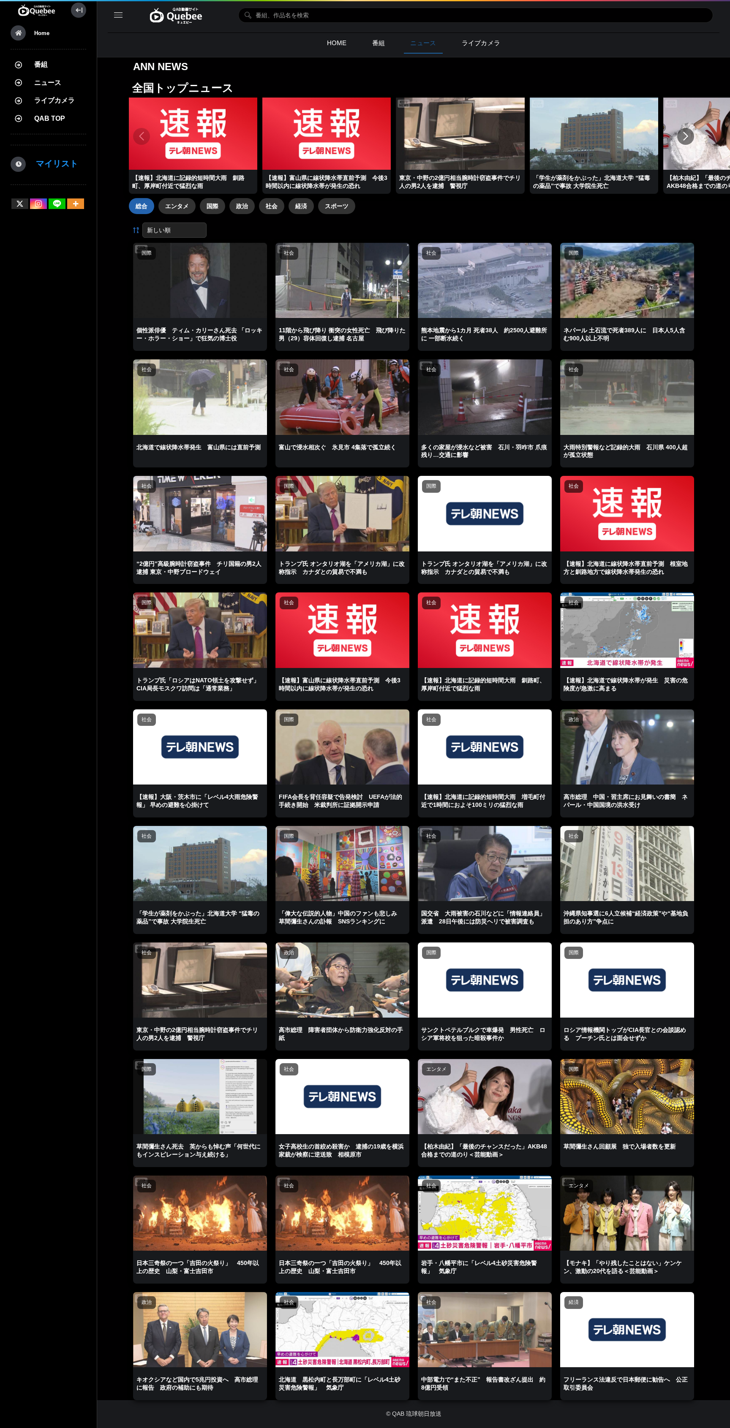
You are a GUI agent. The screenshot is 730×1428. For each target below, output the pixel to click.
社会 (272, 206)
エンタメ (177, 206)
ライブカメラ (54, 100)
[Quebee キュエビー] (37, 10)
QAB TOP (49, 118)
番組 (41, 64)
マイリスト (52, 163)
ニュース (47, 82)
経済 (301, 206)
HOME (337, 42)
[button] (685, 136)
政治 (242, 206)
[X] (19, 203)
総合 (141, 206)
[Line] (57, 203)
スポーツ (337, 206)
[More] (75, 203)
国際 (212, 206)
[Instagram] (38, 203)
